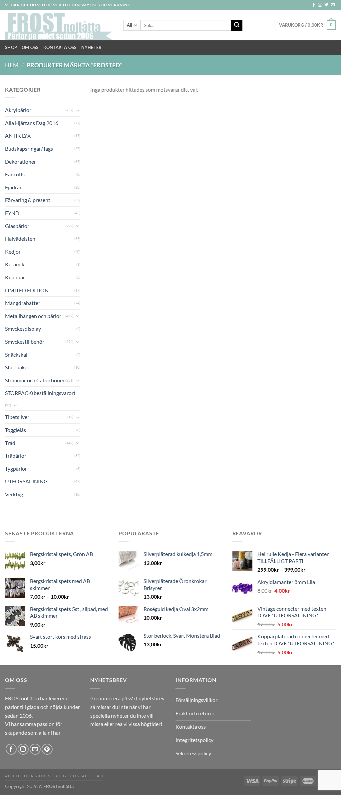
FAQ (99, 775)
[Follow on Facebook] (314, 5)
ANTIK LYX (18, 135)
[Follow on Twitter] (326, 5)
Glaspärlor (17, 226)
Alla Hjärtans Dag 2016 (31, 123)
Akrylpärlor (18, 110)
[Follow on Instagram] (320, 5)
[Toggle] (77, 110)
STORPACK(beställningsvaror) (40, 393)
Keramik (14, 264)
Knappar (15, 277)
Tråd (10, 443)
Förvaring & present (27, 200)
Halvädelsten (20, 238)
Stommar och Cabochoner (35, 380)
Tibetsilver (17, 417)
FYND (12, 213)
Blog (60, 775)
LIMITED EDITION (27, 290)
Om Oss (30, 47)
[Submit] (236, 25)
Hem (12, 65)
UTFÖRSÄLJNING (26, 481)
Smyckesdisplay (23, 328)
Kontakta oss (60, 47)
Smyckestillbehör (24, 341)
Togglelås (15, 430)
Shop (11, 47)
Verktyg (14, 494)
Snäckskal (16, 354)
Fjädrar (13, 187)
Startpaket (17, 367)
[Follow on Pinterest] (47, 749)
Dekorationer (20, 161)
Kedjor (13, 251)
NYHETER (91, 47)
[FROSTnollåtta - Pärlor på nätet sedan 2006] (59, 25)
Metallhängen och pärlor (33, 316)
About (12, 775)
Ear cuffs (15, 174)
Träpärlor (15, 455)
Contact (80, 775)
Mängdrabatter (22, 303)
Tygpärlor (16, 468)
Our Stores (37, 775)
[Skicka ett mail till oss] (333, 5)
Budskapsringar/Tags (29, 148)
